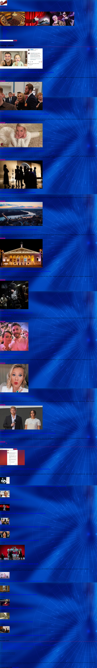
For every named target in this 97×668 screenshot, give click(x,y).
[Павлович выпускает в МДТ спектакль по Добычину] (5, 618)
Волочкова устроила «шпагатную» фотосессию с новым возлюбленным (22, 151)
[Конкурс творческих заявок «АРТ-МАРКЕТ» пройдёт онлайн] (12, 559)
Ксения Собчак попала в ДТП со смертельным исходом (17, 396)
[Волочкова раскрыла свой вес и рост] (5, 496)
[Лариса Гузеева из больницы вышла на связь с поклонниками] (5, 537)
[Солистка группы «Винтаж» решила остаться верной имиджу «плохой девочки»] (5, 524)
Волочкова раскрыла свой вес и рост (11, 499)
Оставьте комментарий (5, 75)
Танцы (4, 34)
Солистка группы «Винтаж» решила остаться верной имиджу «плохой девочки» (25, 526)
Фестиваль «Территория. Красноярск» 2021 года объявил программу (21, 581)
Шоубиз (5, 36)
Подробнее (2, 81)
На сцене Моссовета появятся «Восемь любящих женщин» (18, 192)
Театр (4, 35)
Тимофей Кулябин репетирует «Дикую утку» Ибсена (16, 608)
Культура (5, 30)
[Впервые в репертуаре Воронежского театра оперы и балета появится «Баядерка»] (48, 253)
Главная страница (7, 27)
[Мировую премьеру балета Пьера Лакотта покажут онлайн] (5, 591)
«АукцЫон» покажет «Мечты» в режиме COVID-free (16, 312)
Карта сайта (6, 38)
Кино (4, 29)
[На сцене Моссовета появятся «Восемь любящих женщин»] (48, 174)
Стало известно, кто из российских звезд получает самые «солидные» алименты (24, 114)
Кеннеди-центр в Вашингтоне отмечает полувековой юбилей (18, 229)
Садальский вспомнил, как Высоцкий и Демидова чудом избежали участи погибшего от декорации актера (33, 486)
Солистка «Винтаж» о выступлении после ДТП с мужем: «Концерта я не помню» (25, 469)
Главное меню (3, 42)
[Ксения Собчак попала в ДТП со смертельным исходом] (48, 378)
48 (10, 443)
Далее (12, 443)
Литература (5, 31)
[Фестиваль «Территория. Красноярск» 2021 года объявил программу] (5, 578)
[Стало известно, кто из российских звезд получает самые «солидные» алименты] (48, 96)
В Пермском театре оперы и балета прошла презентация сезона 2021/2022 (23, 635)
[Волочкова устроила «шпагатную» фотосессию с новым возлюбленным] (48, 135)
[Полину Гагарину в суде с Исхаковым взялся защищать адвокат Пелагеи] (5, 510)
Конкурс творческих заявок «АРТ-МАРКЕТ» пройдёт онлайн (19, 563)
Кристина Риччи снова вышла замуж (11, 354)
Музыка (5, 32)
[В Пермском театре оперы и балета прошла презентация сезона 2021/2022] (5, 632)
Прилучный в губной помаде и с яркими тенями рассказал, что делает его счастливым (27, 72)
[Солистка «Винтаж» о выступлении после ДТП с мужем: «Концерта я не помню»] (12, 464)
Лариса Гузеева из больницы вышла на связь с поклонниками (19, 540)
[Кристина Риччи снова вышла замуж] (48, 336)
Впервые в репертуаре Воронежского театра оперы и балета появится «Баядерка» (25, 271)
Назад (1, 443)
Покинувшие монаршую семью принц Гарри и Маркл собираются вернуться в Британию (28, 433)
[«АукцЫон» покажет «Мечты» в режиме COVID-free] (48, 295)
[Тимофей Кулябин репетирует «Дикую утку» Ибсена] (5, 605)
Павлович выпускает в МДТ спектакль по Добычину (16, 621)
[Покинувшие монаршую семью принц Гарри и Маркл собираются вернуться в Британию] (48, 418)
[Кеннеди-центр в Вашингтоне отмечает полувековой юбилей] (48, 214)
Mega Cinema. (3, 7)
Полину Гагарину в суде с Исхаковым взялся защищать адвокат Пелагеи (22, 513)
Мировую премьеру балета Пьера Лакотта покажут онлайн (18, 594)
